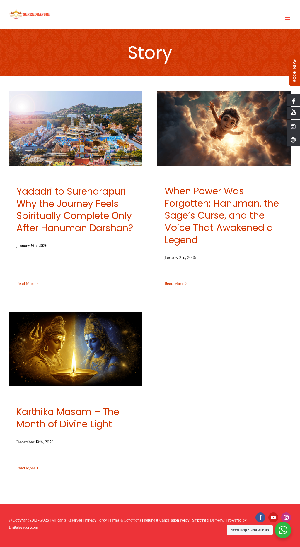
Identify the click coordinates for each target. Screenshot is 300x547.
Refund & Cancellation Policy (167, 520)
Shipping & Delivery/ (208, 520)
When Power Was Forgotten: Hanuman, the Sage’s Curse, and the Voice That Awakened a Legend (222, 215)
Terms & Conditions (125, 520)
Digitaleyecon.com (23, 527)
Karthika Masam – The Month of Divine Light (67, 418)
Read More (25, 283)
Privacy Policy (96, 520)
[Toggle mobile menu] (288, 18)
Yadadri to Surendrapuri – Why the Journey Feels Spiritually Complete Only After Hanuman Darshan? (75, 209)
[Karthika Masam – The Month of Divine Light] (75, 349)
